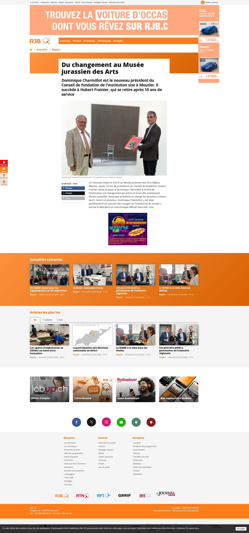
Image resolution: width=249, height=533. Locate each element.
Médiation (137, 464)
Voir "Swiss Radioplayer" (92, 389)
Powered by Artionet (162, 511)
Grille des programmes (73, 453)
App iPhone (136, 422)
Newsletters (121, 422)
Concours (68, 485)
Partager (68, 188)
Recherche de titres (72, 450)
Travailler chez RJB (140, 457)
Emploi (61, 2)
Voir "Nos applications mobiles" (135, 389)
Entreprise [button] (45, 2)
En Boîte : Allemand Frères (88, 287)
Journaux (65, 40)
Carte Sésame (87, 2)
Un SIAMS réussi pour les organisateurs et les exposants (48, 289)
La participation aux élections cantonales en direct (90, 349)
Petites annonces (105, 457)
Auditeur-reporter (211, 2)
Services (118, 40)
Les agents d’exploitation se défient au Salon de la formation (46, 350)
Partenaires (138, 460)
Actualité (42, 49)
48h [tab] (35, 320)
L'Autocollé (68, 478)
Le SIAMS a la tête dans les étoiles (174, 289)
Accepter (241, 529)
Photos (77, 40)
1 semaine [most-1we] (47, 320)
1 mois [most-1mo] (60, 320)
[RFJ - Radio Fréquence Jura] (103, 495)
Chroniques (104, 40)
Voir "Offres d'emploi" (178, 389)
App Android (151, 422)
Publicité (136, 453)
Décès (77, 2)
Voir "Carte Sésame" (49, 389)
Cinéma (101, 446)
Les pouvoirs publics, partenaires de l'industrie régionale (131, 290)
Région (56, 49)
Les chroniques (70, 446)
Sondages (68, 481)
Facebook (76, 422)
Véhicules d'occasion (117, 2)
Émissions (89, 40)
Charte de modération (142, 467)
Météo (101, 453)
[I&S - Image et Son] (145, 495)
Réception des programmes (144, 446)
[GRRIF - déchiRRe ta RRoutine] (124, 495)
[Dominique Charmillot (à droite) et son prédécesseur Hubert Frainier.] (114, 138)
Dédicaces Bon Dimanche (75, 464)
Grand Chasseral (71, 457)
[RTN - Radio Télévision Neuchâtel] (82, 495)
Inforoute (54, 2)
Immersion (68, 460)
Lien (68, 198)
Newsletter (137, 474)
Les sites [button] (34, 2)
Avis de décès (104, 467)
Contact (136, 471)
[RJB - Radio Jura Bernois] (62, 495)
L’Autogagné (69, 474)
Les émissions (70, 443)
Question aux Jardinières (74, 471)
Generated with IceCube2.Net (185, 511)
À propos (137, 443)
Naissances (69, 2)
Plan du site (66, 513)
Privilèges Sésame (101, 2)
